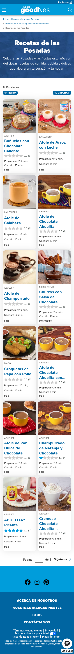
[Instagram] (38, 583)
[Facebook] (29, 583)
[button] (67, 643)
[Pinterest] (46, 583)
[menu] (4, 10)
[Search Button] (70, 10)
